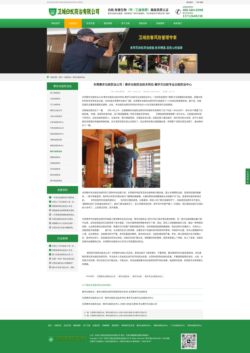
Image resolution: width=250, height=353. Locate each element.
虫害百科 (143, 23)
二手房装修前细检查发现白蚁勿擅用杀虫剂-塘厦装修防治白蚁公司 (63, 214)
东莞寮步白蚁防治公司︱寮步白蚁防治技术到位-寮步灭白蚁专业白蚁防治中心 (118, 297)
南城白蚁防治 (55, 157)
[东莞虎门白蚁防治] (73, 11)
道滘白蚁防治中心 (57, 133)
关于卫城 (125, 23)
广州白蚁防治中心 (177, 325)
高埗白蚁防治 (55, 174)
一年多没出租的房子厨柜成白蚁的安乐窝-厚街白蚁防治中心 (63, 197)
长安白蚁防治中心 (57, 122)
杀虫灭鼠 (90, 23)
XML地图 (199, 2)
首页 (60, 77)
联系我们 (189, 2)
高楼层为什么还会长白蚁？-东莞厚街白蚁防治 (63, 223)
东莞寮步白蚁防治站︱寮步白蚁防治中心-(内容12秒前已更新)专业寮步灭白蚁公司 (119, 303)
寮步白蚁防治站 (79, 77)
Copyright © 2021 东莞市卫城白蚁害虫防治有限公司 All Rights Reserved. (117, 338)
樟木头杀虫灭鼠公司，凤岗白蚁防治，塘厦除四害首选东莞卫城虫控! (63, 267)
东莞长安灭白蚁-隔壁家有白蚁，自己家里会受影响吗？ (63, 227)
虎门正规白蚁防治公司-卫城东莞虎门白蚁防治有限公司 (63, 254)
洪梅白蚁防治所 (56, 139)
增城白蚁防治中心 (161, 325)
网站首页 (55, 23)
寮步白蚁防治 (123, 276)
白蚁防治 (73, 23)
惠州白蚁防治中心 (144, 325)
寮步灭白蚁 (137, 276)
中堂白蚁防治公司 (57, 128)
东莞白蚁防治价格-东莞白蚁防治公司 (63, 219)
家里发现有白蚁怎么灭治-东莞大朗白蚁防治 (63, 206)
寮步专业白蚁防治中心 (154, 276)
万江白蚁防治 (55, 104)
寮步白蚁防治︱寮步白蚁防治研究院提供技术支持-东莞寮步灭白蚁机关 (114, 291)
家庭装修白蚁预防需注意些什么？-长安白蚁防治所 (63, 210)
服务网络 (108, 23)
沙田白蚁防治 (55, 98)
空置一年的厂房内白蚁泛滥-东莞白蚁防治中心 (63, 258)
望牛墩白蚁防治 (56, 180)
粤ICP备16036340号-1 (153, 338)
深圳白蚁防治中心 (194, 325)
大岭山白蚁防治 (56, 116)
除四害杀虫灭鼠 (127, 325)
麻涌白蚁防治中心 (57, 145)
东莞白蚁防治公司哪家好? (61, 263)
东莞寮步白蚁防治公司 (106, 276)
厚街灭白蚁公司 (56, 110)
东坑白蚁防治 (55, 169)
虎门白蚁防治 (55, 92)
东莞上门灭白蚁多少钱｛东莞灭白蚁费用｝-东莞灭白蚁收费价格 (63, 201)
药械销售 (160, 23)
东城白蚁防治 (55, 163)
